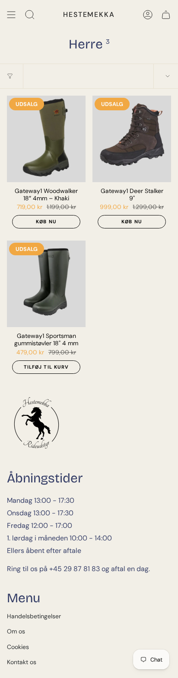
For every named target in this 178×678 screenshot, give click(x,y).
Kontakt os (21, 662)
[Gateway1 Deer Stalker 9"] (131, 139)
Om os (16, 631)
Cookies (18, 647)
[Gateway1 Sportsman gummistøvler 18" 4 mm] (46, 284)
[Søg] (30, 15)
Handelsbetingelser (34, 616)
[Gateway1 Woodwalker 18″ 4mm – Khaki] (46, 139)
